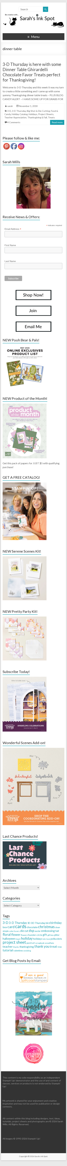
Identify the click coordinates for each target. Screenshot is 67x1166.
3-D (9, 111)
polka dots (56, 938)
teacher (8, 946)
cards (20, 926)
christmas (46, 926)
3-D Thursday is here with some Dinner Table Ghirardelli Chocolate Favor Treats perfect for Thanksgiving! (32, 72)
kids (44, 939)
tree (60, 947)
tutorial (8, 950)
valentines (18, 950)
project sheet (14, 942)
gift (45, 934)
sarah (10, 106)
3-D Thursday (19, 111)
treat (53, 946)
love (48, 939)
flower (15, 934)
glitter (57, 935)
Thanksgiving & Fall (37, 117)
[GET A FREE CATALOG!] (25, 484)
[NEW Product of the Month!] (25, 405)
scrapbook (39, 943)
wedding (27, 951)
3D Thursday (38, 922)
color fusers (14, 931)
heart (18, 939)
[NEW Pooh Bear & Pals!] (25, 346)
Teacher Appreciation (15, 117)
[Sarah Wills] (33, 188)
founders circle (35, 935)
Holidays (33, 114)
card (11, 927)
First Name (10, 245)
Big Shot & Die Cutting (38, 111)
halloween (9, 938)
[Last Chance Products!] (25, 842)
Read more (57, 122)
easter (38, 931)
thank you (41, 946)
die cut (24, 931)
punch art (31, 943)
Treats (51, 117)
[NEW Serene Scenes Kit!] (25, 557)
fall (57, 930)
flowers (24, 935)
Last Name (10, 261)
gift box (50, 935)
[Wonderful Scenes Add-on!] (33, 749)
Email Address (13, 229)
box (5, 927)
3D (28, 923)
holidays (37, 938)
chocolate (32, 927)
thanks (16, 947)
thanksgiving (27, 946)
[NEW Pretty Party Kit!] (25, 618)
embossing (48, 931)
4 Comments (13, 122)
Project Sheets (46, 114)
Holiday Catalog (20, 114)
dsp (31, 930)
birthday (56, 923)
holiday (27, 938)
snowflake (49, 943)
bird (48, 923)
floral (7, 934)
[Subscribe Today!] (25, 678)
